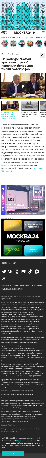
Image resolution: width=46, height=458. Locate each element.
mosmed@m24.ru (17, 376)
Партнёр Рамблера (8, 425)
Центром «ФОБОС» (37, 401)
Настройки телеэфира (9, 296)
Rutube (23, 271)
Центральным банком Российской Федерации (22, 404)
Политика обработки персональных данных (17, 391)
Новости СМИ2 (7, 218)
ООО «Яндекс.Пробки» (21, 408)
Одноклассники (17, 271)
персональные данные (26, 440)
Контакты (37, 285)
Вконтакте (10, 271)
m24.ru (7, 302)
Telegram (3, 271)
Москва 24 (23, 32)
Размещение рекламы (12, 289)
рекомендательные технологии (13, 397)
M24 (14, 263)
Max (36, 271)
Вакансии (6, 285)
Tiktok (30, 271)
